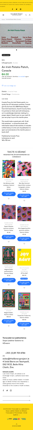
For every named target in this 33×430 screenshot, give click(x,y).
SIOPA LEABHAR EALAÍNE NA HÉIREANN (8, 2)
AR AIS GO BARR (16, 426)
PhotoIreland (18, 413)
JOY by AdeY (24, 273)
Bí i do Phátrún (27, 4)
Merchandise (24, 181)
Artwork (8, 181)
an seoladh (21, 76)
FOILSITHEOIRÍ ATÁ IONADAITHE (7, 4)
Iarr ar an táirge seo (10, 85)
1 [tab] (16, 49)
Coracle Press (12, 91)
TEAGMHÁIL (2, 6)
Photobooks (15, 94)
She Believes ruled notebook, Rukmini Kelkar (8, 185)
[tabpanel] (16, 36)
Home (3, 19)
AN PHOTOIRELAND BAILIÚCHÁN (25, 2)
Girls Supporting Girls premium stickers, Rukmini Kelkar (24, 230)
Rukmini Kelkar (8, 179)
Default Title (24, 278)
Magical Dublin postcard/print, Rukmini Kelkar (8, 271)
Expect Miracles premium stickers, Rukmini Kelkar (9, 228)
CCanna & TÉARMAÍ (19, 4)
